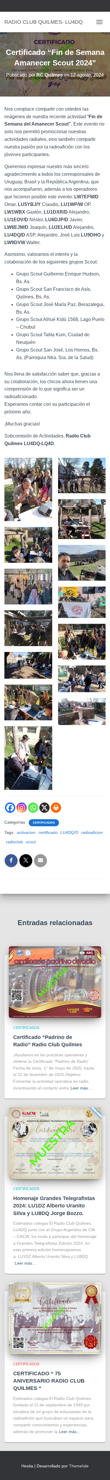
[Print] (56, 807)
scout (31, 841)
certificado (47, 832)
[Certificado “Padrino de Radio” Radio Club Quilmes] (55, 981)
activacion (26, 832)
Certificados (44, 822)
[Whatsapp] (33, 807)
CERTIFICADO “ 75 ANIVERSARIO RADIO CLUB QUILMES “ (48, 1381)
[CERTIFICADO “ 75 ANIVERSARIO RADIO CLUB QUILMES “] (55, 1318)
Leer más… (81, 1088)
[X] (44, 807)
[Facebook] (10, 807)
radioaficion (92, 832)
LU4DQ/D (69, 832)
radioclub (14, 841)
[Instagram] (21, 807)
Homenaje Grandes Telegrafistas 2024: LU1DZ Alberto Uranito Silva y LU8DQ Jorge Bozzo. (54, 1205)
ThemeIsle (79, 1466)
